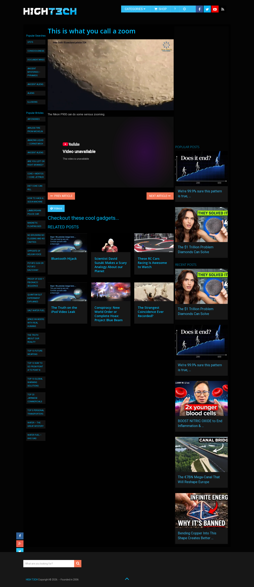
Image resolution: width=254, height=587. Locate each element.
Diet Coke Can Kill (34, 188)
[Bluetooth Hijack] (67, 243)
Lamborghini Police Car (34, 212)
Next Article (158, 196)
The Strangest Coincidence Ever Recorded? (151, 311)
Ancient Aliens (35, 84)
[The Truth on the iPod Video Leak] (67, 292)
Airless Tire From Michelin (35, 130)
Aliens (30, 93)
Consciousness (35, 51)
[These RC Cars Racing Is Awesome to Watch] (154, 243)
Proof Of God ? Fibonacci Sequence (35, 282)
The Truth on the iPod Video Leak (64, 309)
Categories (134, 9)
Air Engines (33, 119)
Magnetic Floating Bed (34, 225)
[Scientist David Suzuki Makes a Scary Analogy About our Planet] (110, 243)
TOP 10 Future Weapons (35, 352)
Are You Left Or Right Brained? (36, 163)
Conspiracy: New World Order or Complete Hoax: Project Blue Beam (109, 313)
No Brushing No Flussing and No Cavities (36, 238)
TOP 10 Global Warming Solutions (35, 382)
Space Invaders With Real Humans (35, 322)
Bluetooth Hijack (64, 258)
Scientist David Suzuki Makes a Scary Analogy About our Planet (111, 264)
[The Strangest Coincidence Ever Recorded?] (154, 292)
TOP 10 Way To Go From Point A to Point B (35, 366)
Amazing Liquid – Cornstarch (35, 142)
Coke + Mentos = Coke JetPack (35, 175)
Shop (162, 9)
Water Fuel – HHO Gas (34, 437)
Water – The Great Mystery (35, 424)
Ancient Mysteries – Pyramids (33, 72)
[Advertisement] (201, 87)
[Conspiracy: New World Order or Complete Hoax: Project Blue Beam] (110, 292)
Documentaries (35, 60)
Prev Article (63, 196)
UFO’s (30, 42)
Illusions (32, 102)
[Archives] (185, 9)
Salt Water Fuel (36, 310)
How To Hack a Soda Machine (35, 200)
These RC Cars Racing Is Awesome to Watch (152, 262)
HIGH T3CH (32, 579)
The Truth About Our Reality (33, 338)
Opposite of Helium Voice (34, 253)
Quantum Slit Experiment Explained (34, 298)
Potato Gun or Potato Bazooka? (35, 266)
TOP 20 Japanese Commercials (34, 398)
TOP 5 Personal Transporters (35, 412)
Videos (57, 208)
